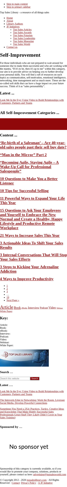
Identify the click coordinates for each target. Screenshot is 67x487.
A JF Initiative (45, 482)
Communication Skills (11, 119)
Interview (33, 307)
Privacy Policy (28, 482)
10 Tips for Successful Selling (24, 191)
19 (8, 297)
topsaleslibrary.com (37, 480)
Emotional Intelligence (11, 122)
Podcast (44, 307)
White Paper (6, 311)
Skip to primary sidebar (18, 7)
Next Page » (13, 300)
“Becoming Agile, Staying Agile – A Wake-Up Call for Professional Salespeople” (29, 166)
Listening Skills (8, 125)
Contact (16, 482)
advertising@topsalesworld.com (49, 474)
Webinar (60, 308)
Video (52, 307)
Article (6, 307)
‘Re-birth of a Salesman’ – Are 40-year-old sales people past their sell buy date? (33, 145)
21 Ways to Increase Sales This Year (30, 235)
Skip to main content (17, 4)
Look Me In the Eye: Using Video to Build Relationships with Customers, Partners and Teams (32, 101)
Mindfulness (6, 128)
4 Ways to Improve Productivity (27, 279)
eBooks (24, 308)
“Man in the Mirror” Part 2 (23, 155)
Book (17, 307)
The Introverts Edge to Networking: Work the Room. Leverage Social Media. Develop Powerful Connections (32, 401)
